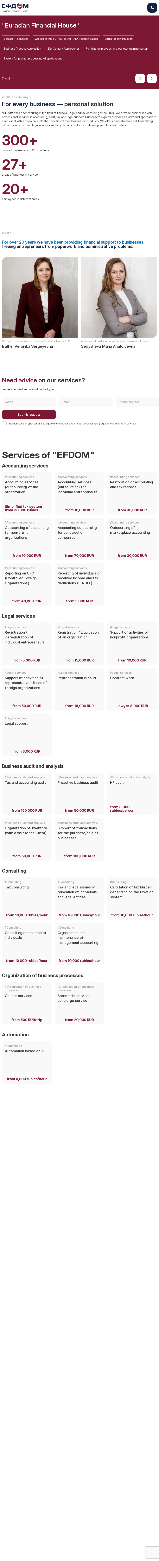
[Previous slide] (140, 78)
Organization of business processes (42, 975)
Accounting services (25, 466)
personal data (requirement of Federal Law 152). (110, 423)
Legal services (18, 616)
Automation (15, 1035)
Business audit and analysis (33, 766)
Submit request (29, 415)
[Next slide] (152, 78)
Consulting (14, 871)
